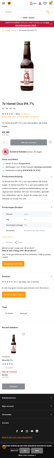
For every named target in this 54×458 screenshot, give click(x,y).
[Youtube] (32, 431)
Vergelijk (9, 242)
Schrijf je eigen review (14, 294)
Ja (25, 451)
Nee (37, 451)
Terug (7, 30)
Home (13, 30)
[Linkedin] (37, 431)
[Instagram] (27, 431)
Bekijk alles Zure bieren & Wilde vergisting (20, 117)
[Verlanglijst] (45, 3)
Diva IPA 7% (7, 360)
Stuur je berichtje (13, 263)
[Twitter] (22, 431)
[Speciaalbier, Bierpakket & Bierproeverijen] (15, 3)
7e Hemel (25, 114)
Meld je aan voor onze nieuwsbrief (17, 437)
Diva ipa (23, 313)
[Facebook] (17, 431)
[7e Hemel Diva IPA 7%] (13, 344)
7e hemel (9, 313)
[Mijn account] (40, 3)
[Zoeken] (48, 11)
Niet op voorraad (28, 142)
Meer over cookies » (27, 455)
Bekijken (13, 386)
